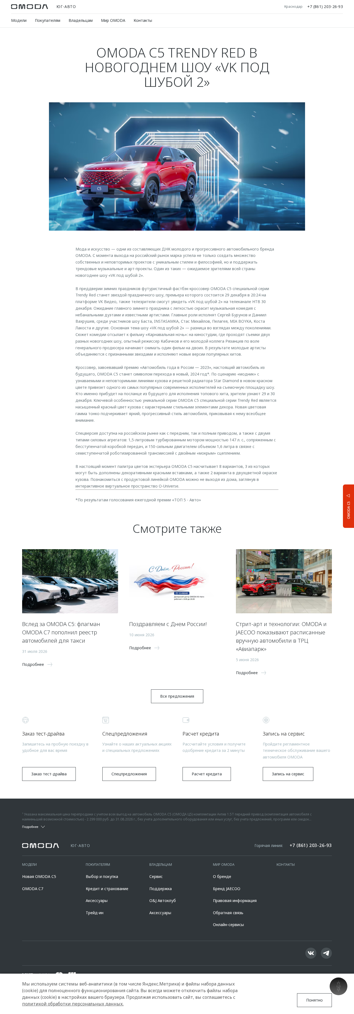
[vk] (310, 953)
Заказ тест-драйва (49, 773)
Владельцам (81, 20)
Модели (19, 20)
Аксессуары (97, 900)
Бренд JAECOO (226, 888)
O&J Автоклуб (162, 900)
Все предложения (177, 696)
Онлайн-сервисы (228, 924)
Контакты (143, 20)
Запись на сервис (288, 773)
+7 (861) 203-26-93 (325, 7)
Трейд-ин (94, 912)
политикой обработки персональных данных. (73, 1004)
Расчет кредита (207, 773)
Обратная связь (228, 912)
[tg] (326, 953)
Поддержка (160, 888)
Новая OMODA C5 (39, 876)
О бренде (222, 876)
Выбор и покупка (102, 876)
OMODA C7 (32, 888)
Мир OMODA (113, 20)
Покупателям (47, 20)
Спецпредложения (129, 773)
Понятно (314, 1000)
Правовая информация (235, 900)
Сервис (156, 876)
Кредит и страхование (107, 888)
